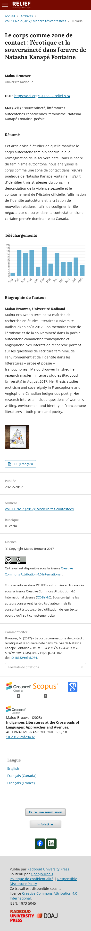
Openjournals (42, 874)
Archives (27, 16)
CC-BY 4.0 (43, 597)
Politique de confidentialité (31, 879)
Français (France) (21, 783)
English (13, 768)
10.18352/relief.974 (23, 657)
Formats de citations (23, 667)
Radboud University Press (48, 869)
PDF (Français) (22, 464)
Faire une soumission (45, 812)
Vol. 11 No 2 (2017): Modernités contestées (35, 21)
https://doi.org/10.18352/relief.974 (42, 95)
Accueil (10, 16)
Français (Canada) (21, 775)
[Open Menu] (5, 5)
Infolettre (45, 824)
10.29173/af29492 (20, 737)
